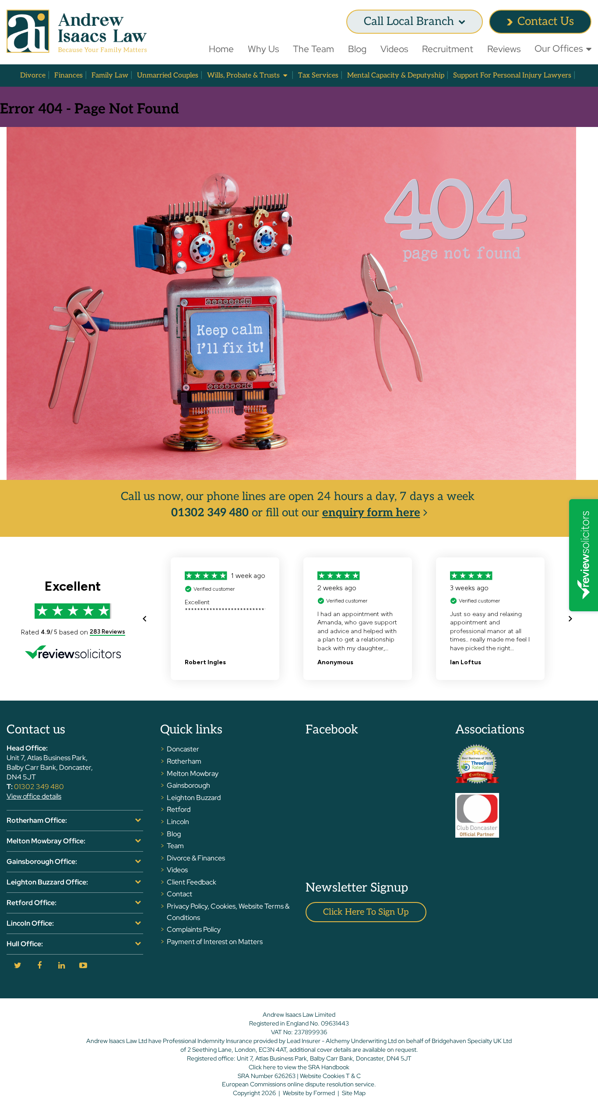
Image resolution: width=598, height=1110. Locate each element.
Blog (357, 49)
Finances (68, 75)
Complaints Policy (194, 929)
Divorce (33, 75)
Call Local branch (409, 21)
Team (175, 845)
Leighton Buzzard (194, 797)
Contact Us (545, 21)
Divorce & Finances (196, 858)
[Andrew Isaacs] (77, 31)
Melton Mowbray (192, 773)
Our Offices (559, 48)
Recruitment (447, 49)
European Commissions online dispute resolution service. (299, 1084)
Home (221, 49)
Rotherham (184, 761)
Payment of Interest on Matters (215, 941)
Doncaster (183, 749)
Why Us (263, 49)
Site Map (354, 1093)
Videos (394, 49)
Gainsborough (188, 785)
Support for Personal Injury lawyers (512, 75)
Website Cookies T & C (330, 1076)
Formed (324, 1093)
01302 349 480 (210, 513)
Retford (178, 809)
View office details (34, 796)
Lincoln (178, 821)
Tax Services (318, 75)
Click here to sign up (366, 912)
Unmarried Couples (167, 75)
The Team (313, 49)
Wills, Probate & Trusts (243, 75)
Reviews (504, 49)
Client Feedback (191, 882)
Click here (262, 1067)
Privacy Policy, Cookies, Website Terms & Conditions (228, 912)
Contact (179, 894)
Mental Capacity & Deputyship (395, 75)
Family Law (109, 75)
